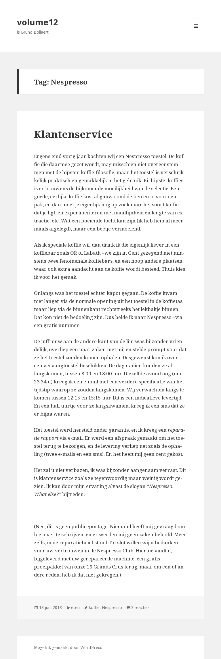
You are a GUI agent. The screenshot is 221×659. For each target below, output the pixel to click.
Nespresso (112, 607)
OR (73, 252)
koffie (94, 607)
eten (75, 607)
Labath (92, 252)
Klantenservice (73, 134)
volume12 (37, 22)
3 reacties (140, 607)
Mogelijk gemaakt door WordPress (68, 647)
